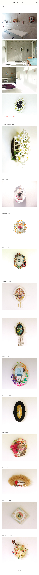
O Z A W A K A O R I (19, 2)
